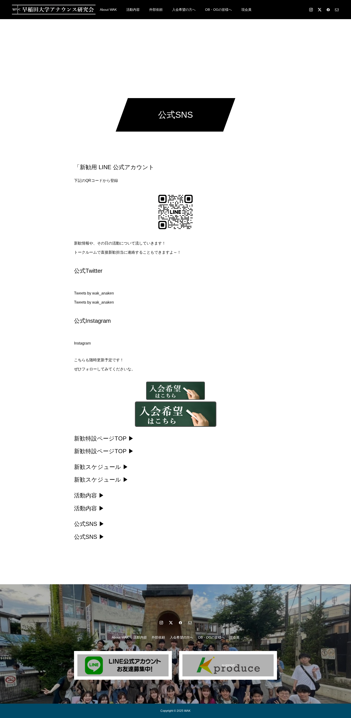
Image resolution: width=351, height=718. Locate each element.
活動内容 (133, 9)
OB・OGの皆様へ (218, 9)
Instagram (82, 343)
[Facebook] (328, 9)
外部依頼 (156, 9)
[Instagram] (310, 9)
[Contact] (336, 9)
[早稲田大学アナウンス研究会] (54, 9)
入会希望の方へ (184, 9)
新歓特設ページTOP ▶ (104, 438)
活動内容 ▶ (89, 495)
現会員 (246, 9)
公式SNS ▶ (89, 524)
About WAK (108, 9)
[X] (319, 9)
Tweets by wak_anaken (94, 293)
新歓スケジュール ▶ (101, 467)
